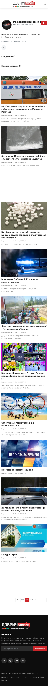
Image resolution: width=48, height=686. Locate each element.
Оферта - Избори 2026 (10, 677)
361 (22, 600)
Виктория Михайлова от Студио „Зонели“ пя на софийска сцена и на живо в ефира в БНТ (23, 376)
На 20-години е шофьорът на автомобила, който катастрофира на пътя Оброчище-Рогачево (23, 109)
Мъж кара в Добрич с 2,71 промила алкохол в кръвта (19, 280)
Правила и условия (36, 677)
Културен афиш (9, 554)
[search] (45, 4)
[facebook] (4, 660)
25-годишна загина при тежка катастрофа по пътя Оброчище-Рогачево (23, 509)
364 (36, 600)
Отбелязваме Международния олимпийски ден (17, 424)
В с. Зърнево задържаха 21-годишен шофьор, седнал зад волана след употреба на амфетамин (23, 235)
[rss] (23, 660)
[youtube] (16, 660)
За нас (24, 677)
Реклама (4, 680)
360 (18, 600)
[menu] (3, 4)
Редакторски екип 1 (7, 115)
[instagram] (10, 660)
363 (31, 600)
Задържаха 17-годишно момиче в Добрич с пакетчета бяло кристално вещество (23, 157)
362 (27, 600)
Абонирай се (40, 649)
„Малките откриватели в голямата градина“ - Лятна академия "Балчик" (23, 327)
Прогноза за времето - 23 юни (17, 470)
